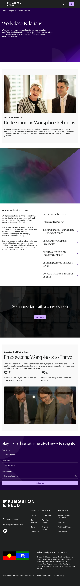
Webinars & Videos (64, 527)
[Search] (63, 4)
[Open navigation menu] (71, 4)
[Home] (14, 4)
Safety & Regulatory (45, 528)
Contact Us (35, 532)
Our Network (34, 521)
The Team (34, 515)
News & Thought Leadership (64, 516)
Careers (33, 527)
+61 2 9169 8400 (12, 519)
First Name (6, 450)
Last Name (6, 461)
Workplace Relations (45, 521)
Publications (62, 532)
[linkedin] (5, 531)
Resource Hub (64, 510)
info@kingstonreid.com (14, 525)
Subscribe (40, 483)
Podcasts (61, 522)
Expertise (46, 510)
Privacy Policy (59, 575)
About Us (35, 510)
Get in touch (40, 317)
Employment (46, 515)
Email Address (7, 471)
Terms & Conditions (44, 575)
